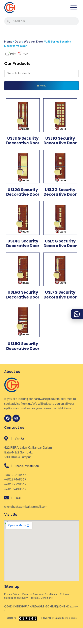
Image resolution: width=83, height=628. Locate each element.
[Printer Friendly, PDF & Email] (16, 55)
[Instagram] (16, 418)
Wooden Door (33, 41)
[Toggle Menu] (73, 7)
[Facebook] (7, 418)
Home (8, 41)
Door (18, 41)
